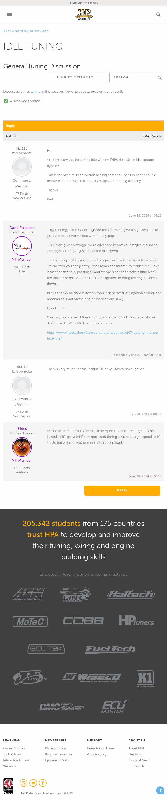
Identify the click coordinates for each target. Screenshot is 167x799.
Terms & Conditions (100, 748)
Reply (10, 126)
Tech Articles (12, 754)
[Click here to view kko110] (22, 167)
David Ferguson (22, 228)
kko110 (22, 148)
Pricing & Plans (55, 748)
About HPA (136, 748)
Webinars (9, 766)
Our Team (135, 754)
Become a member (58, 754)
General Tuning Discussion (30, 31)
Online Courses (14, 748)
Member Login (85, 3)
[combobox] (79, 77)
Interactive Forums (16, 760)
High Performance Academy (84, 14)
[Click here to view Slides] (22, 447)
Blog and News (139, 760)
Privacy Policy (96, 754)
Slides (22, 429)
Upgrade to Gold (56, 760)
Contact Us (136, 766)
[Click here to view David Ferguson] (22, 247)
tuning (35, 91)
